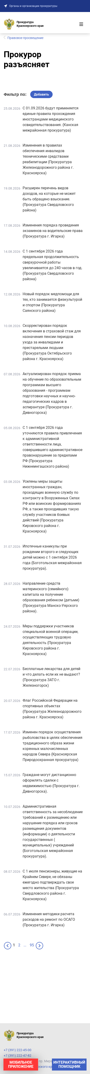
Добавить (41, 94)
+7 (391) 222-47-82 (17, 1055)
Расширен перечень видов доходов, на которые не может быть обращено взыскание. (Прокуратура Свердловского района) (49, 199)
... (25, 945)
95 (32, 945)
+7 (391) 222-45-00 (17, 1050)
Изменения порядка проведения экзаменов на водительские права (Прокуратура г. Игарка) (53, 230)
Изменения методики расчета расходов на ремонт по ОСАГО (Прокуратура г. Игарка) (49, 919)
